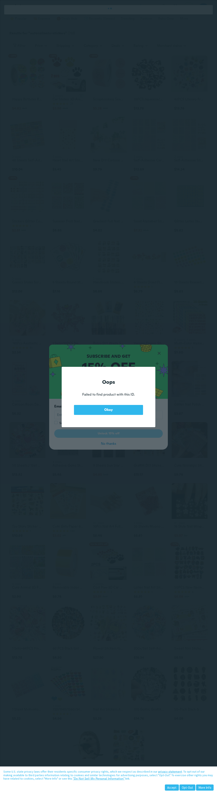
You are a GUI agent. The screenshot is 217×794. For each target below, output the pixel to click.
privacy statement (170, 771)
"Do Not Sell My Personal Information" (99, 778)
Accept (172, 788)
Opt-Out (187, 788)
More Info (204, 788)
